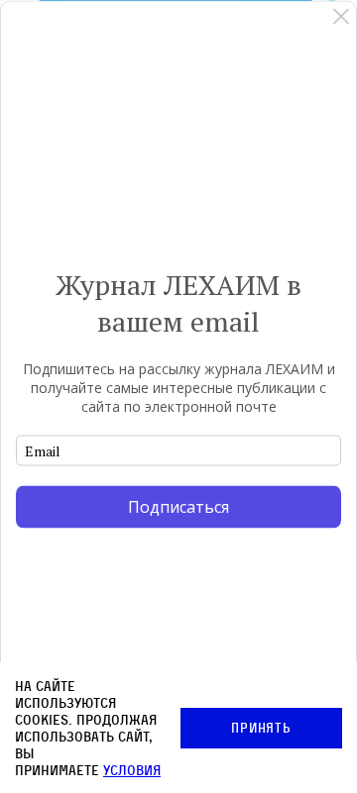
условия (132, 769)
